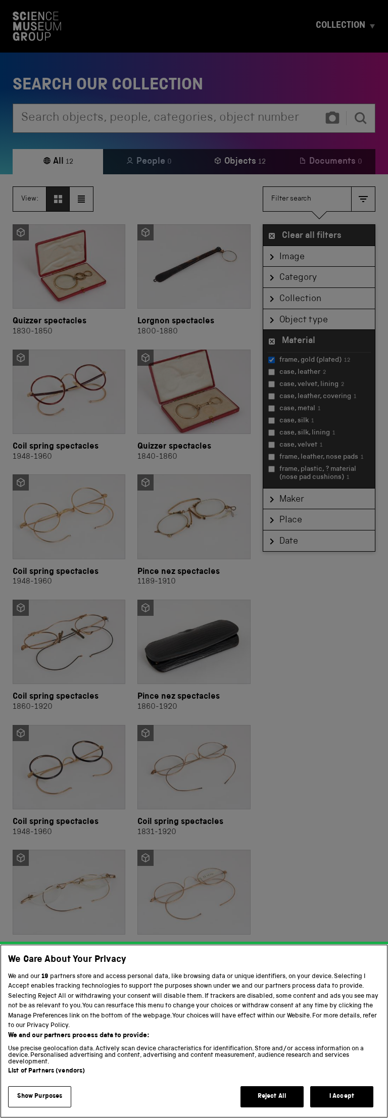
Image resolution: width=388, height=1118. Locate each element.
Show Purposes (40, 1096)
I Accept (341, 1096)
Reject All (272, 1096)
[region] (194, 1031)
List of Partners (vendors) (46, 1071)
